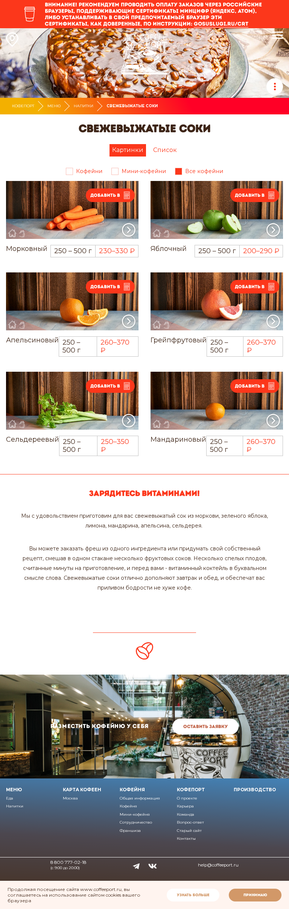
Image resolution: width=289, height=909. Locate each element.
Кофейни (89, 171)
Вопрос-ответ (190, 822)
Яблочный (169, 249)
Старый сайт (189, 830)
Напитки (83, 105)
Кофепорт (23, 105)
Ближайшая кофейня (12, 39)
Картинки (127, 150)
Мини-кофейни (144, 171)
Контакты (186, 838)
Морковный (26, 249)
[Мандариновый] (217, 401)
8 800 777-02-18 (68, 862)
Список (165, 150)
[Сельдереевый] (72, 401)
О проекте (187, 798)
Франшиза (130, 830)
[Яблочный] (217, 210)
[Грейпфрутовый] (217, 301)
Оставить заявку (205, 727)
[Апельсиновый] (72, 301)
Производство (255, 789)
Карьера (185, 806)
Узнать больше (193, 894)
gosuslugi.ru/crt (221, 23)
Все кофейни (204, 171)
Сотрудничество (136, 822)
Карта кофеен (82, 789)
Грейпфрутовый (179, 340)
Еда (9, 798)
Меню (54, 105)
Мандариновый (178, 439)
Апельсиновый (32, 340)
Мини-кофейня (135, 814)
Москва (70, 798)
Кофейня (132, 789)
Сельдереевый (32, 439)
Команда (185, 814)
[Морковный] (72, 210)
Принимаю (255, 894)
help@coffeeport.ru (218, 865)
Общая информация (140, 798)
